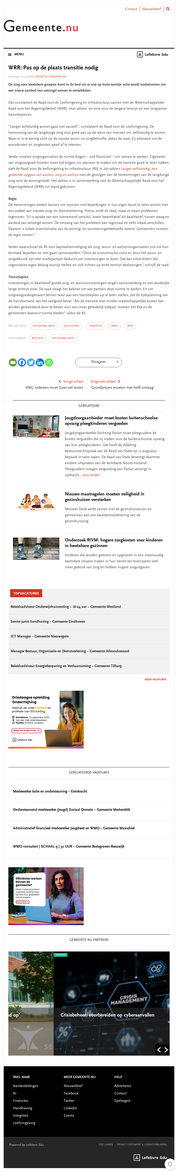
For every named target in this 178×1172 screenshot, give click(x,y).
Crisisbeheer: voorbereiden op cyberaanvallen (63, 1015)
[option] (89, 1003)
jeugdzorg (72, 326)
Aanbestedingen (25, 1086)
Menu (19, 54)
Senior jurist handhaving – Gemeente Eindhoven (48, 622)
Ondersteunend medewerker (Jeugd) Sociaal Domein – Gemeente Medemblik (71, 810)
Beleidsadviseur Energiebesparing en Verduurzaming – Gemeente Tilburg (66, 666)
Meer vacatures (155, 679)
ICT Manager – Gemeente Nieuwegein (40, 636)
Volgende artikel (103, 382)
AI (14, 1093)
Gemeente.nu (41, 28)
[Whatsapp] (49, 362)
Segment (16, 955)
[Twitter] (31, 362)
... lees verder (89, 475)
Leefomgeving (24, 1123)
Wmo (114, 326)
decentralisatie (44, 326)
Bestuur (37, 338)
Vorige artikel (73, 382)
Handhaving (22, 1108)
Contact (131, 9)
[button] (159, 1050)
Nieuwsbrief (151, 9)
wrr (130, 326)
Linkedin (70, 1108)
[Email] (13, 362)
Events (69, 1116)
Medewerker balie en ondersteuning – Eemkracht (50, 791)
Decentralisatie (63, 338)
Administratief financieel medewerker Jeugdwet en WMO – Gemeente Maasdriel (74, 828)
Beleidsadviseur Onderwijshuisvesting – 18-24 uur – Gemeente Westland (66, 607)
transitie (95, 326)
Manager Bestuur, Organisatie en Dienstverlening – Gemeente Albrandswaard (70, 651)
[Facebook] (22, 362)
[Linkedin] (40, 362)
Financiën (20, 1101)
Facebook (71, 1093)
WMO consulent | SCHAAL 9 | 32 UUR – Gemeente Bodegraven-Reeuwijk (68, 847)
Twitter (69, 1101)
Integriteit (20, 1116)
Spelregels (122, 1101)
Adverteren (122, 1086)
